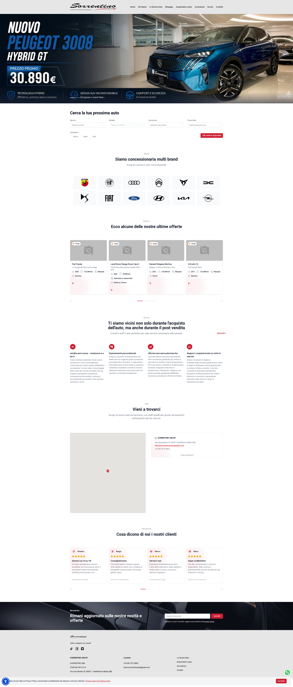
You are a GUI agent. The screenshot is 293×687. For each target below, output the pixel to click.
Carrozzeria (152, 120)
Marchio (73, 120)
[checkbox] (71, 137)
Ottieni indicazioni (187, 455)
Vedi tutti (221, 333)
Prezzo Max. (192, 120)
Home (132, 7)
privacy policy (209, 622)
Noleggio (169, 7)
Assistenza (200, 7)
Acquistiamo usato (184, 7)
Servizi (210, 7)
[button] (108, 471)
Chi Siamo (142, 7)
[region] (146, 271)
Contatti (219, 7)
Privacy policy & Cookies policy (98, 681)
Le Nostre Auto (156, 7)
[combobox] (88, 125)
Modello (112, 120)
